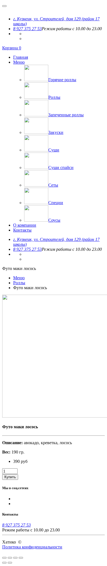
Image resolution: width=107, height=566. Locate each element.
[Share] (10, 558)
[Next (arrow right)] (10, 563)
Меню (19, 62)
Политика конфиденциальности (32, 547)
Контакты (22, 230)
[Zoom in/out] (21, 558)
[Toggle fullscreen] (15, 558)
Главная (20, 57)
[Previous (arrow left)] (4, 563)
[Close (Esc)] (4, 558)
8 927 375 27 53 (27, 28)
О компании (24, 225)
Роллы (19, 282)
